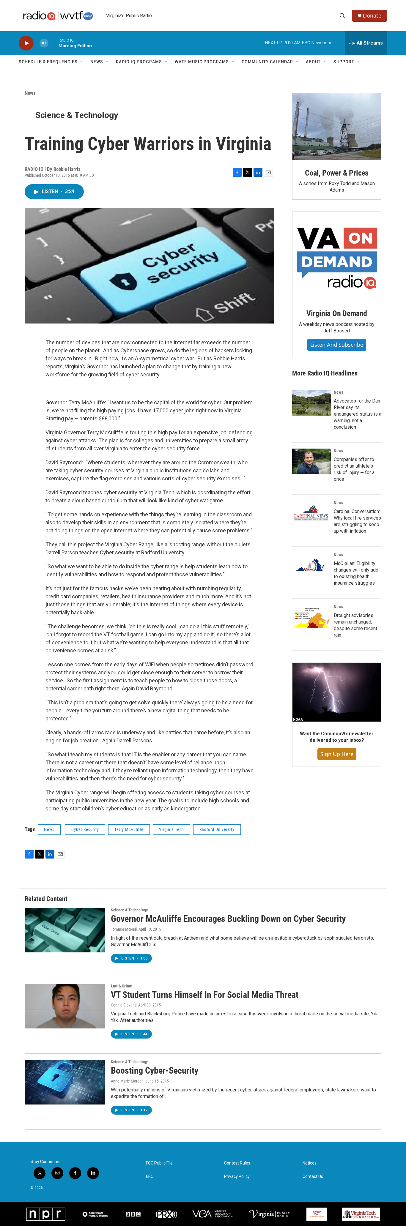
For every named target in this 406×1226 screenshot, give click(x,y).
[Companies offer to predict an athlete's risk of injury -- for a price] (311, 461)
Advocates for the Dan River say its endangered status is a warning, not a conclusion (357, 414)
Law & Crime (121, 986)
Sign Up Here (336, 754)
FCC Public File (159, 1163)
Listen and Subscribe (336, 344)
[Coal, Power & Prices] (336, 126)
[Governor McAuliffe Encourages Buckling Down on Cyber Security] (65, 930)
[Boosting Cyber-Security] (65, 1082)
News (96, 61)
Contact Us (313, 1176)
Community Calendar (267, 61)
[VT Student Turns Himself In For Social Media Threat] (65, 1006)
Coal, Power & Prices (337, 172)
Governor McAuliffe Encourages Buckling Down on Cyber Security (228, 918)
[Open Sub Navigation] (82, 61)
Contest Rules (237, 1163)
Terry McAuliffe (129, 829)
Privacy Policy (237, 1176)
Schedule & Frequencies (48, 61)
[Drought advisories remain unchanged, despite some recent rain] (311, 617)
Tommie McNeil (124, 929)
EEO (150, 1176)
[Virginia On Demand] (336, 256)
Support (343, 61)
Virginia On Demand (336, 313)
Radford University (217, 829)
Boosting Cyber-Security (154, 1070)
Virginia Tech (171, 829)
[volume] (44, 43)
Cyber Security (85, 829)
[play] (26, 43)
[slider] (53, 43)
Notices (310, 1163)
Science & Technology (76, 115)
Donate (372, 15)
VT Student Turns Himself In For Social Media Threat (204, 995)
